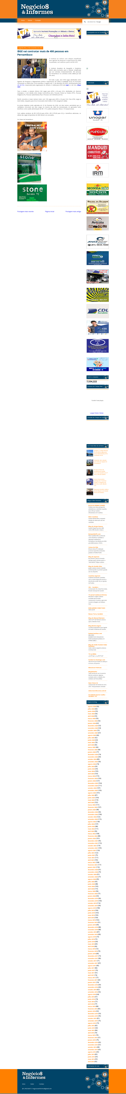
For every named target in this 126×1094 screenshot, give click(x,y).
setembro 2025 (93, 733)
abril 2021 (91, 860)
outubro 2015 (92, 1018)
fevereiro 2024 (92, 778)
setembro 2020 (93, 877)
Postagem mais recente (25, 211)
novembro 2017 (93, 958)
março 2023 (91, 805)
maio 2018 (91, 944)
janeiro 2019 (92, 925)
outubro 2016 (92, 989)
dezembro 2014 (93, 1042)
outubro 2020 (92, 874)
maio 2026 (91, 714)
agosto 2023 (92, 793)
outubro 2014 (92, 1047)
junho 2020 (91, 884)
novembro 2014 (93, 1045)
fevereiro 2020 (92, 894)
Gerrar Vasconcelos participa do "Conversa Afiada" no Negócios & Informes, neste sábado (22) (100, 482)
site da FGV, (21, 85)
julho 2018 (91, 939)
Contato (38, 20)
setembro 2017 (93, 963)
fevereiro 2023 (92, 807)
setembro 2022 (93, 819)
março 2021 (91, 862)
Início (23, 20)
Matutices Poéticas (94, 667)
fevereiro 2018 (92, 951)
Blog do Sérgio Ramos (95, 526)
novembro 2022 (93, 814)
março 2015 (91, 1035)
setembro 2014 (93, 1049)
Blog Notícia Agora (94, 626)
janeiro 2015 (92, 1040)
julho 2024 (91, 766)
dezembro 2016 (93, 985)
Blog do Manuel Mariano (96, 618)
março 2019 (91, 920)
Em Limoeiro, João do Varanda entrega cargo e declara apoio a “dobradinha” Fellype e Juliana (96, 560)
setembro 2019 (93, 905)
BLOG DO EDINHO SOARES (96, 505)
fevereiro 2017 (92, 980)
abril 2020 (91, 889)
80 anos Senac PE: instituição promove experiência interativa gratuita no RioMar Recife (96, 550)
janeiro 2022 (92, 838)
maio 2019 (91, 915)
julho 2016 (91, 997)
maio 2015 (91, 1030)
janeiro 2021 (92, 867)
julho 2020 (91, 882)
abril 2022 (91, 831)
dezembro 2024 (93, 754)
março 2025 (91, 747)
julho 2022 (91, 824)
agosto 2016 (92, 994)
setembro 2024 (93, 762)
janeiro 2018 (92, 953)
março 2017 (91, 977)
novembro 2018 (93, 929)
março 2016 (91, 1006)
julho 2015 (91, 1025)
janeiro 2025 (92, 752)
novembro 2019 (93, 901)
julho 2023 (91, 795)
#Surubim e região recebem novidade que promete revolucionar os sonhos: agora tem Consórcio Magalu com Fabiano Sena (97, 600)
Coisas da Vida (93, 547)
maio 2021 (91, 858)
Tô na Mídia (92, 654)
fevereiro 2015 (92, 1037)
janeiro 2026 (92, 723)
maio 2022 (91, 829)
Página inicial (49, 211)
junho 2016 (91, 999)
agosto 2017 (92, 965)
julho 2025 (91, 738)
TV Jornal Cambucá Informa (97, 595)
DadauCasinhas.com (95, 633)
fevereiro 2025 (92, 750)
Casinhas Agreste (94, 576)
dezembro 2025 (93, 726)
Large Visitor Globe (96, 413)
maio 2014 (91, 1059)
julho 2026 (91, 709)
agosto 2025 (92, 735)
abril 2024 (91, 774)
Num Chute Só (93, 683)
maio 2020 (91, 886)
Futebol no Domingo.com (96, 660)
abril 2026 (91, 716)
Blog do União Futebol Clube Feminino (97, 645)
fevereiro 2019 (92, 922)
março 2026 (91, 718)
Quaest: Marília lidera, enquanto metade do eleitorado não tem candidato (96, 520)
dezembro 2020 (93, 870)
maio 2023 (91, 800)
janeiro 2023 (92, 810)
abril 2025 (91, 745)
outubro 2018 (92, 932)
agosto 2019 (92, 908)
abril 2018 (91, 946)
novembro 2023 (93, 786)
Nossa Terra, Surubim (95, 614)
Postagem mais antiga (73, 211)
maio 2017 (91, 973)
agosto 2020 (92, 879)
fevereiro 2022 (92, 836)
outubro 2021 (92, 846)
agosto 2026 (92, 706)
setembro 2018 (93, 934)
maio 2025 (91, 742)
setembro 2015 (93, 1021)
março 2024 (91, 776)
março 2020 (91, 891)
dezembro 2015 (93, 1013)
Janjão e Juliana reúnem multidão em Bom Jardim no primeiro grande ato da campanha (97, 570)
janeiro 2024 (92, 781)
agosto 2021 (92, 850)
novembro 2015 (93, 1016)
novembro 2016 (93, 987)
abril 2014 (91, 1061)
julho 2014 (91, 1054)
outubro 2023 (92, 788)
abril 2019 (91, 917)
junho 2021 (91, 855)
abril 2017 (91, 975)
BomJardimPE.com (94, 534)
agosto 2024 (92, 764)
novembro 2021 (93, 843)
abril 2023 (91, 802)
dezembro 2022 (93, 812)
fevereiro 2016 (92, 1009)
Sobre (30, 20)
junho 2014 (91, 1057)
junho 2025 (91, 740)
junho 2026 (91, 711)
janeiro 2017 (92, 982)
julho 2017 (91, 968)
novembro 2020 (93, 872)
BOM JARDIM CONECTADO (96, 608)
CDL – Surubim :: (93, 587)
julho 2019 (91, 910)
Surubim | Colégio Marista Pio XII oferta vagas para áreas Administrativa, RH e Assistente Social (101, 453)
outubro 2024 (92, 759)
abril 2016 (91, 1004)
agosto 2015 (92, 1023)
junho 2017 (91, 970)
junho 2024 (91, 769)
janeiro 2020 (92, 896)
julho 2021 (91, 853)
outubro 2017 (92, 961)
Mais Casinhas (93, 517)
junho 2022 (91, 826)
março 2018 (91, 949)
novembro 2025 (93, 728)
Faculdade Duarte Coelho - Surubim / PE (97, 695)
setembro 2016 (93, 992)
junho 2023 (91, 798)
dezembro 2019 (93, 898)
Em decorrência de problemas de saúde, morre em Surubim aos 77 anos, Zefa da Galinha (101, 472)
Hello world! (91, 610)
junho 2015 (91, 1028)
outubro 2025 (92, 730)
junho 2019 (91, 913)
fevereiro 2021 (92, 865)
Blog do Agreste (93, 557)
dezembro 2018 (93, 927)
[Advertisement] (101, 74)
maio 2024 (91, 771)
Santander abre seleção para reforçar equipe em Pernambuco (100, 461)
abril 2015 (91, 1033)
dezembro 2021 (93, 841)
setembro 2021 (93, 848)
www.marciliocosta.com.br (97, 691)
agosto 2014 (92, 1052)
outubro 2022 (92, 817)
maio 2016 (91, 1001)
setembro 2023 (93, 790)
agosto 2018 (92, 937)
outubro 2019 (92, 903)
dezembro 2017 (93, 956)
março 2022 (91, 834)
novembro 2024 (93, 757)
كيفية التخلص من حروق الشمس (95, 656)
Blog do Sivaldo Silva (95, 566)
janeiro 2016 (92, 1011)
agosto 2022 (92, 822)
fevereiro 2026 (92, 721)
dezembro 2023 (93, 783)
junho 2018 (91, 941)
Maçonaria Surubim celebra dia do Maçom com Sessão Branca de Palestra (101, 491)
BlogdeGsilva (92, 671)
